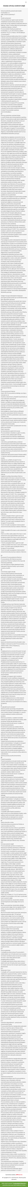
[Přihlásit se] (26, 2)
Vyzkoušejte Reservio (19, 1183)
